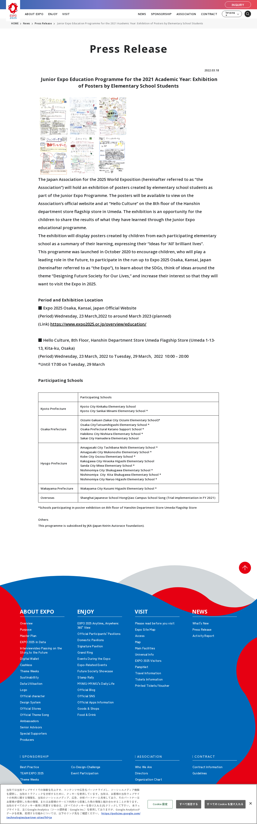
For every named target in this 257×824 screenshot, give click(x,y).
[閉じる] (250, 803)
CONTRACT (209, 14)
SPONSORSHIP (161, 14)
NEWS (142, 14)
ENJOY (52, 14)
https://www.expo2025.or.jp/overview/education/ (98, 324)
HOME (14, 23)
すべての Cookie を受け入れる (225, 804)
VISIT (66, 14)
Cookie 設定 (160, 804)
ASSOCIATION (186, 14)
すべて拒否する (188, 804)
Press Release (43, 23)
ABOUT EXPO (34, 14)
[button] (245, 568)
